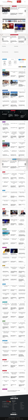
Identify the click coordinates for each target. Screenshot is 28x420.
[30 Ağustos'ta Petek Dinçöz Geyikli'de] (22, 38)
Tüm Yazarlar (12, 59)
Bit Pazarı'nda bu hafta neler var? (14, 167)
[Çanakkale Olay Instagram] (15, 398)
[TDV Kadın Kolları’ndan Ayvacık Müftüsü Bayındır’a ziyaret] (6, 38)
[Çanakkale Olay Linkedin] (17, 398)
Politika (13, 404)
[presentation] (2, 11)
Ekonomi (22, 404)
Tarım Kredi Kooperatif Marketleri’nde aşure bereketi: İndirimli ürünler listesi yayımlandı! (21, 167)
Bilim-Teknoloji (22, 405)
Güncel (13, 402)
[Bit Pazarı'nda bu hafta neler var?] (14, 163)
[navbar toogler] (25, 1)
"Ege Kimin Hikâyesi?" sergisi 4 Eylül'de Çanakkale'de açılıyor (19, 14)
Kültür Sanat (22, 402)
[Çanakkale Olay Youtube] (14, 398)
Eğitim (21, 403)
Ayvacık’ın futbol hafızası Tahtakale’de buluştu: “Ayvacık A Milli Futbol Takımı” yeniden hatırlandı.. (13, 42)
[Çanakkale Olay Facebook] (12, 398)
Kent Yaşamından (15, 403)
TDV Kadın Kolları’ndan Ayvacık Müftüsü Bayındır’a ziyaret (5, 41)
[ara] (17, 414)
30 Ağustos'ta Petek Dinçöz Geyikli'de (21, 41)
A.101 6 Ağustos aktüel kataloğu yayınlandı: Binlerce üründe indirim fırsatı (6, 167)
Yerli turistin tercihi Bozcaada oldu (11, 13)
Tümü (24, 110)
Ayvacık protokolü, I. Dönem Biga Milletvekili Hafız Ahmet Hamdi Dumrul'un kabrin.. (4, 14)
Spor (13, 405)
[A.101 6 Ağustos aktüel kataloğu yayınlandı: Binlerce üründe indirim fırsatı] (6, 163)
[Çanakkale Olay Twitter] (11, 398)
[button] (13, 119)
